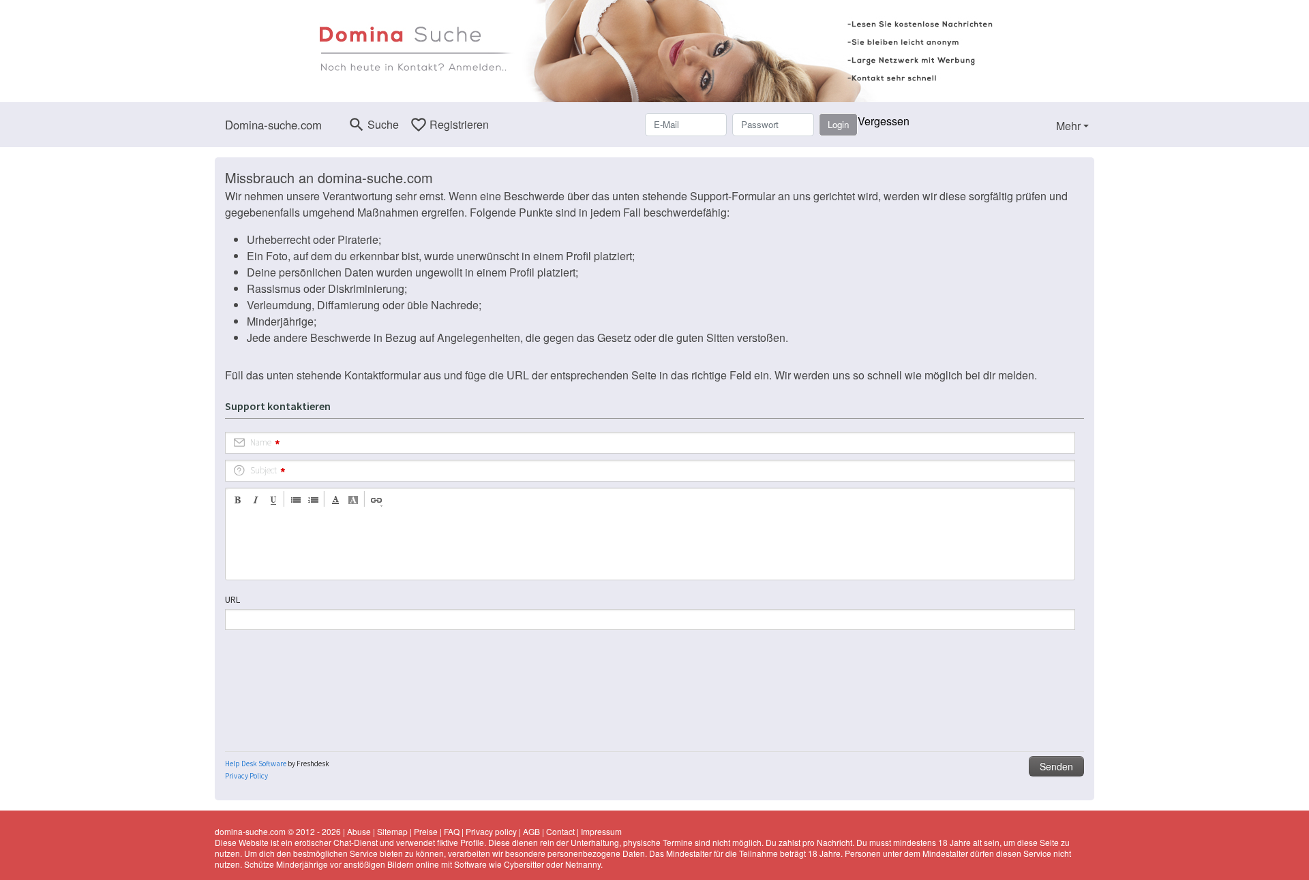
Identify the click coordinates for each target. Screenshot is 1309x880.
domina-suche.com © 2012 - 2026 (278, 831)
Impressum (601, 831)
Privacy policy (491, 831)
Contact (560, 831)
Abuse (359, 831)
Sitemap (392, 831)
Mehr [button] (1068, 125)
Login (838, 124)
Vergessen (883, 121)
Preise (426, 831)
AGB (531, 831)
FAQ (452, 831)
